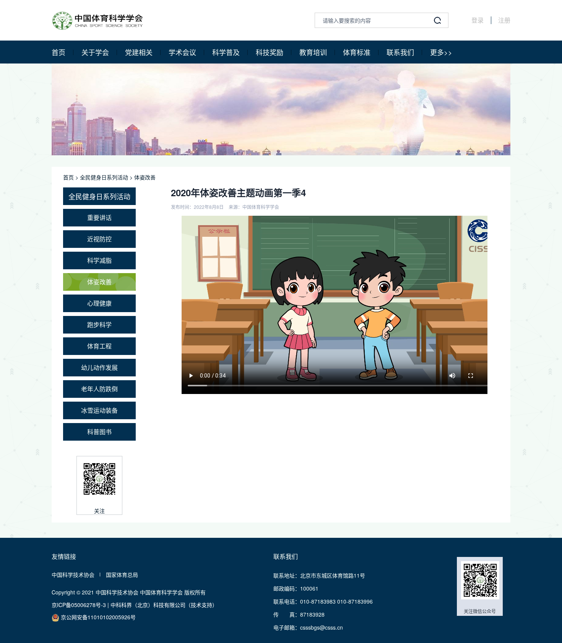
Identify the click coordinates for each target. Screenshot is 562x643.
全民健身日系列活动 (104, 177)
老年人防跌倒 (99, 388)
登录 (477, 20)
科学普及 (226, 52)
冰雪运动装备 (99, 410)
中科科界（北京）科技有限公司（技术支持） (164, 605)
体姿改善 (145, 177)
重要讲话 (99, 217)
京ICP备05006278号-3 (79, 605)
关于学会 (95, 52)
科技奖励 (269, 52)
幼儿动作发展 (99, 367)
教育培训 (313, 52)
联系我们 (400, 52)
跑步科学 (99, 324)
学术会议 (182, 52)
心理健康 (99, 303)
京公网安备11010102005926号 (97, 617)
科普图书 (99, 431)
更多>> (441, 52)
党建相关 (139, 52)
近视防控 (99, 238)
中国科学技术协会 (73, 574)
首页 (58, 52)
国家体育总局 (122, 574)
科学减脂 (99, 260)
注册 (504, 20)
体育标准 (356, 52)
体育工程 (99, 346)
